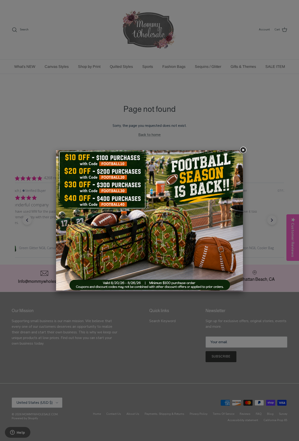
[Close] (243, 150)
